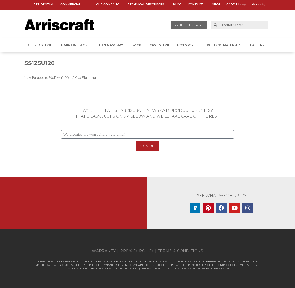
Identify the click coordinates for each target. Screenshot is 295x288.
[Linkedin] (195, 208)
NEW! (216, 4)
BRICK (136, 45)
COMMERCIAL (70, 4)
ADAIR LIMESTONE (75, 45)
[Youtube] (234, 208)
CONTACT (195, 4)
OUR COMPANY (107, 4)
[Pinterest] (208, 208)
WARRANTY (104, 251)
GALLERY (257, 45)
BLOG (177, 4)
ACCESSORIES (187, 45)
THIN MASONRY (110, 45)
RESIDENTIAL (43, 4)
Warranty (258, 4)
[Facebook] (221, 208)
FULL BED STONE (38, 45)
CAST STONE (160, 45)
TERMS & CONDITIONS (180, 251)
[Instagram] (247, 208)
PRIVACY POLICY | (138, 251)
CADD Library (236, 4)
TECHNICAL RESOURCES (145, 4)
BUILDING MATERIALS (224, 45)
